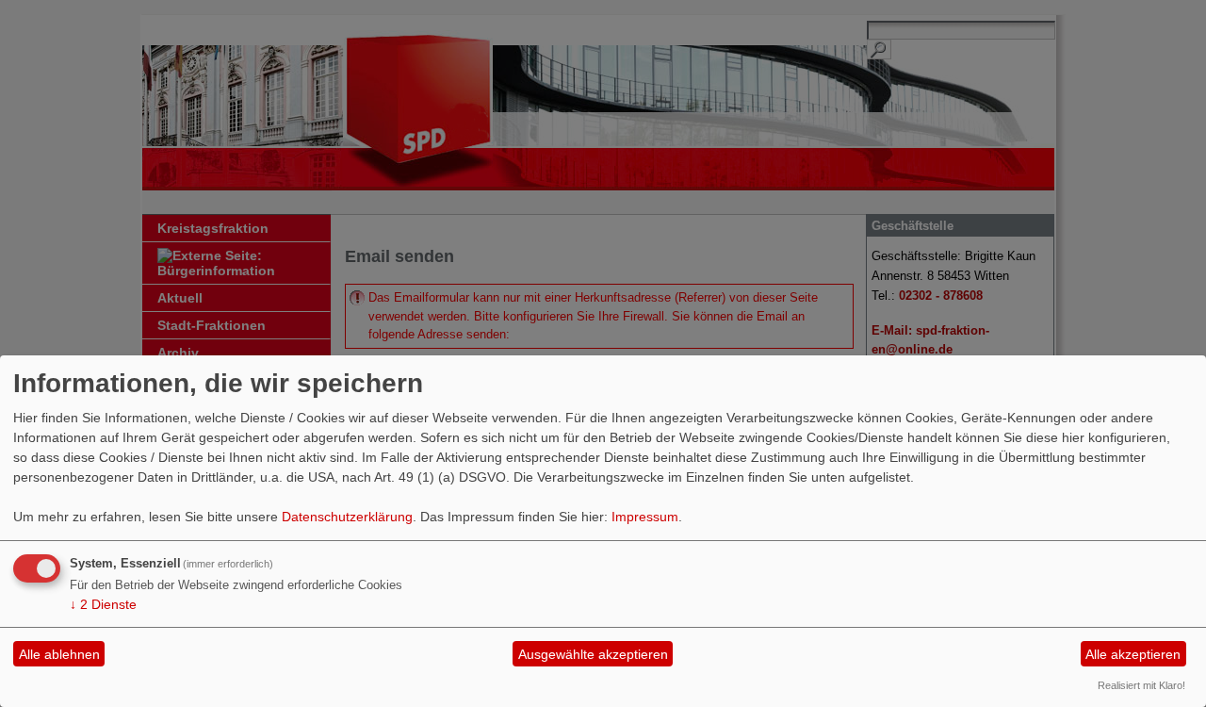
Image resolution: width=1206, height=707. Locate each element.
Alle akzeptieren (1133, 654)
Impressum (644, 516)
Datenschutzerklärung (347, 516)
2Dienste (103, 604)
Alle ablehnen (59, 654)
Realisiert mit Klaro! (1141, 685)
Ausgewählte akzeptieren (593, 654)
